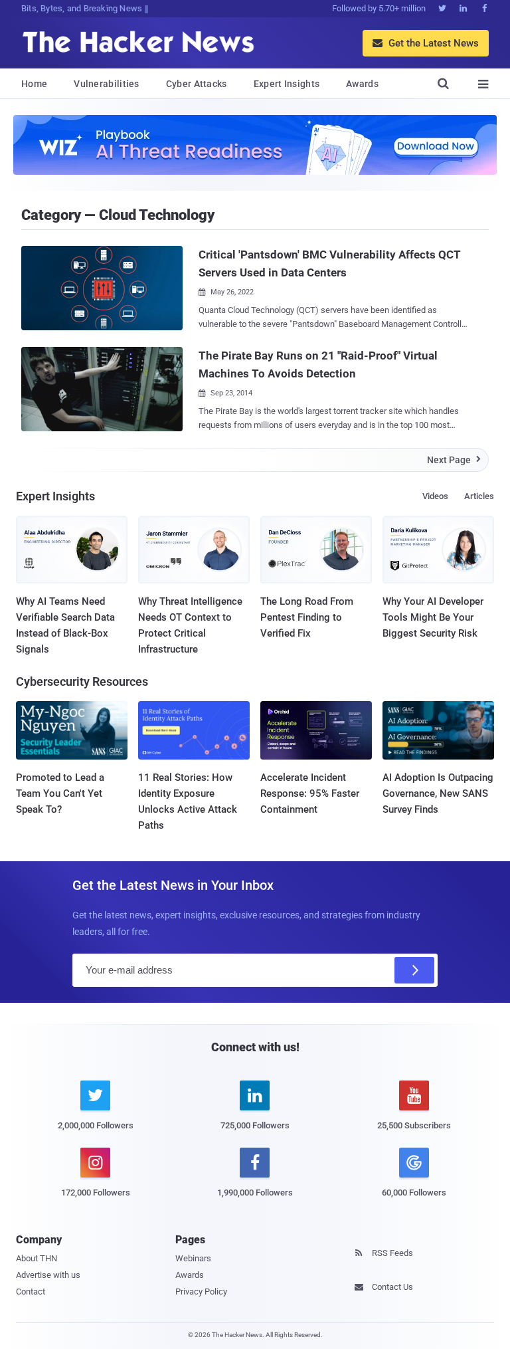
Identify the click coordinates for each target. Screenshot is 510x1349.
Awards (362, 83)
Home (34, 83)
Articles (479, 496)
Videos (435, 496)
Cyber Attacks (196, 83)
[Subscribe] (414, 970)
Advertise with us (48, 1275)
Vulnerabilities (106, 83)
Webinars (193, 1258)
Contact (30, 1292)
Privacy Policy (201, 1292)
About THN (36, 1258)
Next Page (454, 460)
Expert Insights (287, 83)
